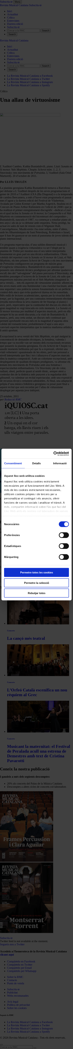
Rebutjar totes (36, 593)
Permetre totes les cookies (36, 572)
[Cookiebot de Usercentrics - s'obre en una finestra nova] (53, 453)
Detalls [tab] (36, 463)
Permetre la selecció (36, 582)
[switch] (64, 535)
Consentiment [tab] (13, 463)
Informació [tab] (60, 463)
